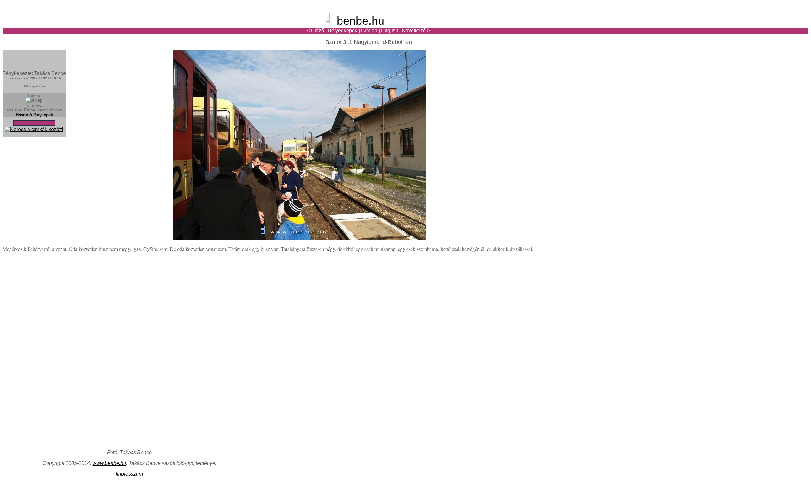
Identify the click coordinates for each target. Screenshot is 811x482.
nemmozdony (49, 110)
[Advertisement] (771, 26)
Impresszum (129, 474)
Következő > (416, 30)
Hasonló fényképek (34, 114)
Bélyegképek (342, 30)
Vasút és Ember (21, 110)
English (389, 30)
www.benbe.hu (109, 463)
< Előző (315, 30)
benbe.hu (360, 20)
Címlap (369, 30)
